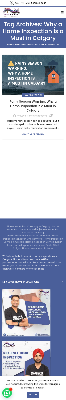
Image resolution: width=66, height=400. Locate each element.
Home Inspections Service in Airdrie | (33, 228)
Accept (33, 394)
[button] (7, 393)
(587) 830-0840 (38, 3)
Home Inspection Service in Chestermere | (31, 237)
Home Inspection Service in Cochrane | (30, 235)
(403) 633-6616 (22, 3)
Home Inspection (33, 95)
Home (10, 44)
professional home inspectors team (23, 262)
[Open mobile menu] (62, 12)
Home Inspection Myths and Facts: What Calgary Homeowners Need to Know (36, 246)
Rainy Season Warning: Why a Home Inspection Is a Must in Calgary (33, 106)
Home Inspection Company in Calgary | (29, 226)
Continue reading (33, 134)
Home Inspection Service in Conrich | (40, 231)
